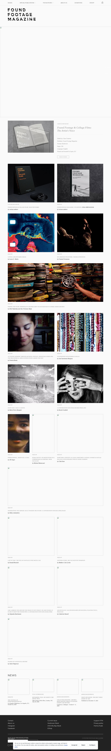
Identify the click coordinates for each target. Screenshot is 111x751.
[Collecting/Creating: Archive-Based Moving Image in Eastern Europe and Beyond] (68, 693)
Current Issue (52, 720)
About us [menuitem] (64, 2)
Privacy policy (98, 723)
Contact (10, 720)
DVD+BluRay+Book (54, 726)
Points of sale (98, 726)
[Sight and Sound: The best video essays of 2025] (92, 693)
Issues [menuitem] (10, 2)
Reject (83, 745)
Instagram (11, 726)
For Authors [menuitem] (47, 2)
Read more (63, 157)
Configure (92, 745)
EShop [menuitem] (92, 2)
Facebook (11, 728)
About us (11, 723)
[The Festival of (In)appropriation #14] (19, 693)
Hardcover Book (53, 723)
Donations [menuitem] (78, 2)
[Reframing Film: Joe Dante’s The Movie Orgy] (43, 693)
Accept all (74, 745)
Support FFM (98, 720)
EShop (50, 728)
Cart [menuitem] (102, 2)
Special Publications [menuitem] (27, 2)
